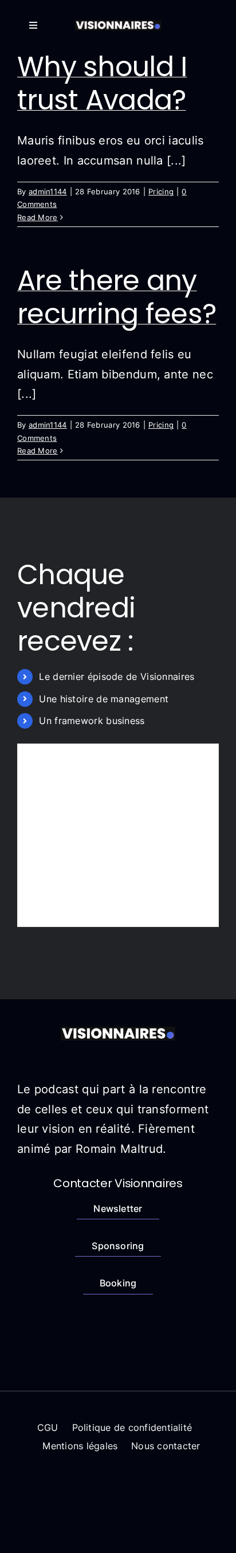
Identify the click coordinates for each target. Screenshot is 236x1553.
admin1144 (48, 191)
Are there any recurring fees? (116, 297)
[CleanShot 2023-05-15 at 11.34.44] (118, 26)
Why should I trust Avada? (102, 83)
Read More (37, 217)
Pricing (161, 191)
